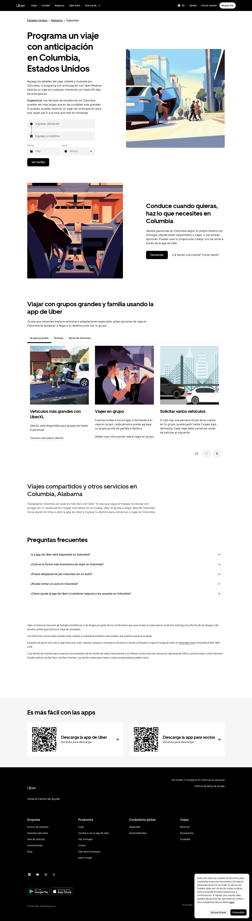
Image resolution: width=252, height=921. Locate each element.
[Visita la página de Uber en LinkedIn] (29, 874)
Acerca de (91, 5)
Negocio (59, 5)
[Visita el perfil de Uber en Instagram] (46, 874)
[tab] (96, 338)
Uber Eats (74, 5)
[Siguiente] (216, 453)
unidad (46, 5)
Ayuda (193, 5)
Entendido (238, 912)
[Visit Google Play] (39, 891)
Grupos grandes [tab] (39, 338)
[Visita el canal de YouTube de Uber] (37, 874)
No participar (218, 912)
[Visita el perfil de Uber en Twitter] (54, 874)
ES (183, 5)
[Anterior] (206, 453)
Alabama (57, 20)
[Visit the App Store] (62, 892)
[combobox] (35, 124)
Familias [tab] (58, 338)
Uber (20, 5)
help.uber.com (187, 642)
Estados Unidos (37, 20)
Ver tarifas (38, 162)
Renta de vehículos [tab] (80, 338)
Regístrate (227, 5)
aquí (231, 902)
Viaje (34, 5)
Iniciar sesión (209, 5)
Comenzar (157, 255)
